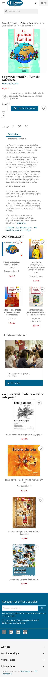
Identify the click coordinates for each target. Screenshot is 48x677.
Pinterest (26, 126)
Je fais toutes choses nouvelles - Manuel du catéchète (12, 312)
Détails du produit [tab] (17, 138)
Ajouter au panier (25, 108)
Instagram (18, 632)
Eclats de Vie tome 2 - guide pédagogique (24, 434)
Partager (12, 126)
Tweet (19, 126)
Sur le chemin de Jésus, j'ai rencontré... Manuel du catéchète (35, 312)
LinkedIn (25, 632)
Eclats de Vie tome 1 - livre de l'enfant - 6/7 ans (24, 481)
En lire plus (13, 383)
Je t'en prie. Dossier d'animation (24, 579)
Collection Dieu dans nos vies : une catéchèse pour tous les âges (21, 228)
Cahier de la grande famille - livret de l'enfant (11, 265)
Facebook (4, 632)
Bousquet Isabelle (10, 83)
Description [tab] (13, 134)
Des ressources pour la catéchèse (19, 374)
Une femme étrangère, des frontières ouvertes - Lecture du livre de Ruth (36, 267)
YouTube (11, 632)
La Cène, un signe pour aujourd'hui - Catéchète (24, 532)
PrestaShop (25, 671)
